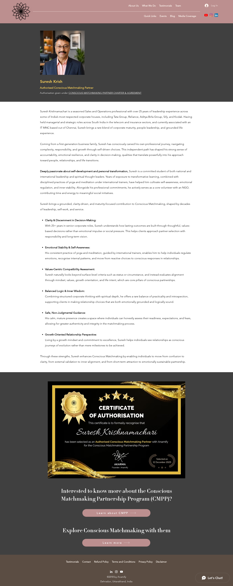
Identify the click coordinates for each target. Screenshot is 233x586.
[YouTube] (206, 15)
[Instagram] (211, 15)
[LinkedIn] (216, 15)
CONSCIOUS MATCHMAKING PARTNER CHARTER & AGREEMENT (105, 92)
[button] (150, 16)
